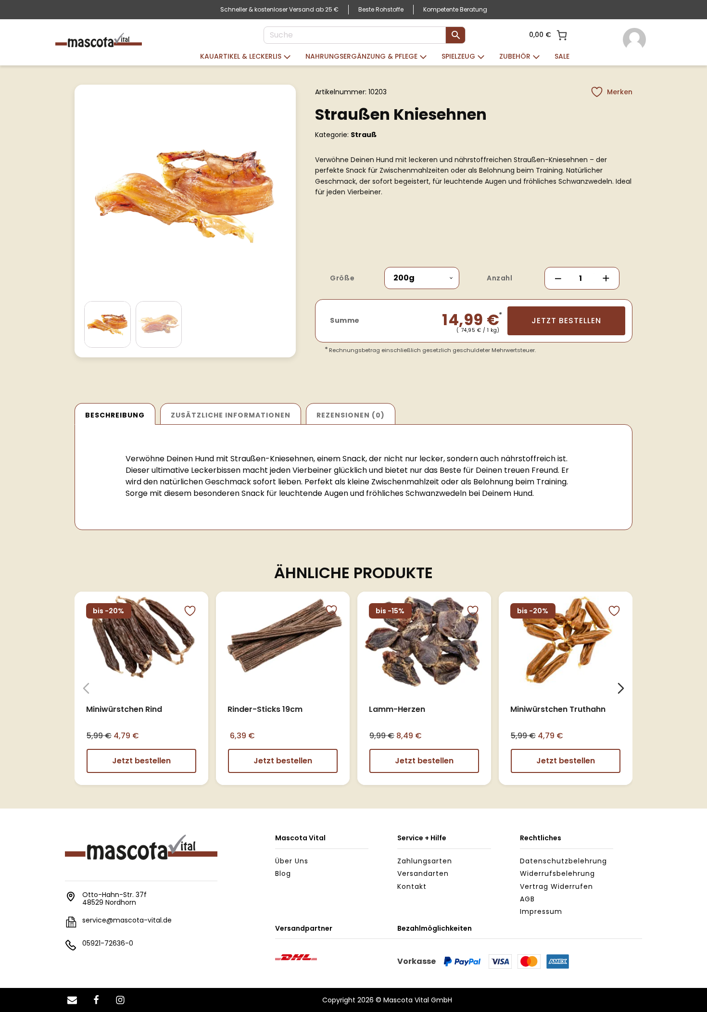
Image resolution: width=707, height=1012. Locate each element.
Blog (283, 873)
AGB (527, 899)
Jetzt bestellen (566, 320)
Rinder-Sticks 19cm (265, 708)
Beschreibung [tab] (115, 415)
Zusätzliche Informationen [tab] (230, 415)
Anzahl (499, 278)
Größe (342, 278)
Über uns (291, 861)
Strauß (364, 134)
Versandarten (423, 873)
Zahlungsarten (424, 861)
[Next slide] (620, 688)
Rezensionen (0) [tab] (350, 415)
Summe (345, 320)
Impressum (541, 911)
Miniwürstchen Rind (124, 708)
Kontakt (412, 886)
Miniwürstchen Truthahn (558, 708)
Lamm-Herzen (397, 708)
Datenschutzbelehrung (563, 861)
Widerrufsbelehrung (557, 873)
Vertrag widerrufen (556, 886)
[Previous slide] (86, 688)
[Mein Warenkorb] (561, 35)
